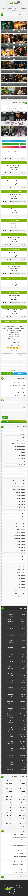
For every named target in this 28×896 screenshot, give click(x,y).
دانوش (11, 675)
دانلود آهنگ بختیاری (21, 560)
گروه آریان (23, 722)
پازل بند (23, 654)
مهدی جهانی (10, 750)
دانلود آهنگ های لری (21, 392)
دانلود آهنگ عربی (22, 584)
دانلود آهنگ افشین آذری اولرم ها (19, 864)
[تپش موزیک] (14, 4)
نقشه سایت (15, 882)
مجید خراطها (10, 727)
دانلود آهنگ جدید (22, 8)
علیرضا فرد (11, 710)
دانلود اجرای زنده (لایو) (21, 471)
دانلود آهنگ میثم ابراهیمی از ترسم (19, 859)
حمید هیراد (23, 675)
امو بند (11, 628)
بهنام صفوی (23, 652)
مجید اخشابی (23, 727)
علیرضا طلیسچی (22, 710)
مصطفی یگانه (22, 748)
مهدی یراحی (10, 753)
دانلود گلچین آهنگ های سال (19, 446)
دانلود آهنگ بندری (21, 557)
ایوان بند (23, 647)
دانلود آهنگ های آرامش (20, 532)
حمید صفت (23, 673)
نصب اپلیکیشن (22, 882)
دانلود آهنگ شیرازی (21, 575)
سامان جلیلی (10, 687)
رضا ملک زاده (23, 682)
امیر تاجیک (23, 635)
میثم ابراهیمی (22, 757)
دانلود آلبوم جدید (22, 434)
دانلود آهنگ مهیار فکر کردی (20, 848)
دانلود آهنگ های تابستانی (20, 498)
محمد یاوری (11, 736)
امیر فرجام (23, 640)
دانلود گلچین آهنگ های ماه (20, 449)
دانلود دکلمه (23, 452)
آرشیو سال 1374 (22, 786)
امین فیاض (11, 642)
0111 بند (24, 612)
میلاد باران (23, 760)
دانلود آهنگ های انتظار (20, 517)
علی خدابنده (10, 703)
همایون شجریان (10, 767)
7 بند (12, 612)
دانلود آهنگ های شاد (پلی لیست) (19, 489)
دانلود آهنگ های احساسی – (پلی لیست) (17, 483)
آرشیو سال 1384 (22, 799)
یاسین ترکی (23, 771)
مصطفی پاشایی (10, 746)
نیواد (24, 767)
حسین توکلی (23, 668)
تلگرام (18, 894)
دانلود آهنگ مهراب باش (21, 842)
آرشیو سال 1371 (9, 780)
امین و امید (23, 645)
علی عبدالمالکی (10, 706)
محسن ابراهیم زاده (21, 732)
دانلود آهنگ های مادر (21, 544)
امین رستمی (23, 642)
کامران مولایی (22, 720)
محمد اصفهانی (22, 736)
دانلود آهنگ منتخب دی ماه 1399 (18, 102)
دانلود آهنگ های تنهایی (20, 526)
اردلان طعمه (10, 626)
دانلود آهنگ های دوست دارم (19, 535)
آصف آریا (11, 617)
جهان (24, 659)
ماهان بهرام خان (10, 725)
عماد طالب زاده (10, 715)
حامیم (11, 663)
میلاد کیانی (11, 760)
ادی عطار (23, 626)
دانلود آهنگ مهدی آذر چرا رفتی (20, 872)
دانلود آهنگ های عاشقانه (20, 492)
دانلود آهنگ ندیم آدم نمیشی (20, 867)
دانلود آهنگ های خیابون (20, 541)
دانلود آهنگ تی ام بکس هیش (20, 834)
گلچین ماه (14, 10)
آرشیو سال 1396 (22, 815)
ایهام (12, 645)
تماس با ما (10, 882)
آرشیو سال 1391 (9, 807)
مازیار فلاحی (10, 722)
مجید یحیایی (10, 729)
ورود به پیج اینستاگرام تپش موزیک (13, 146)
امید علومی (11, 633)
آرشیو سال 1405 (9, 826)
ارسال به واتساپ (7, 373)
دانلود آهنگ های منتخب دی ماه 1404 (17, 382)
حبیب (24, 666)
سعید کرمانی (23, 692)
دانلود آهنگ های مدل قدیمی (19, 538)
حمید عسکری (10, 673)
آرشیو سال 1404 (22, 826)
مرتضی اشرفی (22, 741)
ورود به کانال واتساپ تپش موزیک (13, 144)
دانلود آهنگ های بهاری (20, 495)
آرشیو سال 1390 (22, 807)
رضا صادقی (11, 680)
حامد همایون (23, 663)
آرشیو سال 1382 (22, 796)
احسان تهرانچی (22, 619)
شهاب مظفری (22, 701)
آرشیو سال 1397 (9, 815)
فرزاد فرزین (11, 717)
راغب (24, 678)
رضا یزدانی (11, 682)
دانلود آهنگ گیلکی (21, 569)
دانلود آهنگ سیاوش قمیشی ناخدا (19, 851)
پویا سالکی (11, 656)
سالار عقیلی (23, 687)
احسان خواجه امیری (9, 619)
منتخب (17, 355)
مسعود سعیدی (22, 743)
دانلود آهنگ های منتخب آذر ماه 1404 (17, 385)
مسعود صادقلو (10, 743)
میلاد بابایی (11, 757)
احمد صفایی (23, 624)
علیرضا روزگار (10, 708)
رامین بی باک (10, 678)
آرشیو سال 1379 (9, 791)
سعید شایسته (10, 689)
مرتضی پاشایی (10, 741)
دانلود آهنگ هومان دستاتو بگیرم (19, 853)
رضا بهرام (23, 680)
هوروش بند (23, 769)
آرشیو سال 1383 (9, 796)
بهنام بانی (11, 649)
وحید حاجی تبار (10, 769)
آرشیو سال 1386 (22, 802)
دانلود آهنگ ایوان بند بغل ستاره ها (19, 870)
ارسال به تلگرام (20, 373)
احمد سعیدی (10, 621)
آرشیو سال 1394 (22, 812)
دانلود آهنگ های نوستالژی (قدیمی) (18, 443)
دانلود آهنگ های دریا (21, 514)
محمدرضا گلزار (22, 739)
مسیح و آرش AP (22, 746)
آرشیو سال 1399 (9, 818)
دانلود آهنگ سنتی (21, 464)
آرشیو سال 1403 (9, 823)
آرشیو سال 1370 (22, 780)
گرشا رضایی (11, 720)
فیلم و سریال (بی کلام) (21, 596)
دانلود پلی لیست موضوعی (20, 474)
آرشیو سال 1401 (9, 821)
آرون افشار (11, 614)
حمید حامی (11, 670)
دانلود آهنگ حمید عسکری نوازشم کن (18, 861)
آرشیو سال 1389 (9, 804)
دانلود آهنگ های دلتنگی (20, 523)
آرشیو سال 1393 (9, 810)
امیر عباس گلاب (22, 638)
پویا (12, 654)
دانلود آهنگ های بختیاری (20, 395)
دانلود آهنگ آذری (21, 553)
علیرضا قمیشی (22, 713)
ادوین (11, 624)
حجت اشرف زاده (10, 666)
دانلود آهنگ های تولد (21, 547)
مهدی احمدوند (22, 750)
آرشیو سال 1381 (9, 794)
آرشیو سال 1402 (22, 823)
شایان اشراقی (22, 699)
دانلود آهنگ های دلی (21, 455)
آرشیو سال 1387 (9, 802)
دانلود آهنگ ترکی (22, 563)
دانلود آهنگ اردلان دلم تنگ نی (20, 856)
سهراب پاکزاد (10, 692)
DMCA (5, 882)
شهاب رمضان (10, 699)
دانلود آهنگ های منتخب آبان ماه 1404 (17, 389)
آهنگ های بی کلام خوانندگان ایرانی (18, 593)
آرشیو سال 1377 (9, 788)
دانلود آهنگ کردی (21, 566)
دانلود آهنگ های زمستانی (20, 504)
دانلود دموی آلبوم (21, 461)
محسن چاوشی (10, 732)
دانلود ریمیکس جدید (21, 437)
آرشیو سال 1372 (22, 783)
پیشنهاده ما (10, 8)
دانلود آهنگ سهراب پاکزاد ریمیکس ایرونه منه (17, 840)
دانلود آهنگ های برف (21, 510)
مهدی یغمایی (22, 755)
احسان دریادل (22, 621)
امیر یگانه (11, 640)
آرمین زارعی (23, 614)
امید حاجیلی (10, 631)
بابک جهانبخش (10, 647)
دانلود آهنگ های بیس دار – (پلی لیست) (17, 480)
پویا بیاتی (23, 656)
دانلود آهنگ (14, 163)
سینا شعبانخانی (22, 696)
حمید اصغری (23, 670)
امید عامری (23, 633)
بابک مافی (23, 649)
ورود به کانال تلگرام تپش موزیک (13, 141)
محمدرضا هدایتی (10, 739)
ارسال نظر (5, 417)
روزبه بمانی (11, 685)
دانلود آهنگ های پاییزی (20, 501)
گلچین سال (4, 8)
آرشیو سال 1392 (22, 810)
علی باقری (23, 703)
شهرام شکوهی (10, 701)
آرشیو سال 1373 (9, 783)
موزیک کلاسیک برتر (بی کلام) (20, 590)
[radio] (20, 348)
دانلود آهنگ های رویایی (20, 529)
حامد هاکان (11, 661)
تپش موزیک (21, 355)
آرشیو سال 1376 (22, 788)
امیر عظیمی (11, 638)
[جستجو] (2, 14)
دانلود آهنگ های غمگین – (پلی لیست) (18, 486)
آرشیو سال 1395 (9, 812)
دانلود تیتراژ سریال (21, 468)
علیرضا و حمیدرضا (10, 713)
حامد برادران (10, 659)
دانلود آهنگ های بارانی (20, 507)
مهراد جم (11, 755)
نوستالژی (15, 8)
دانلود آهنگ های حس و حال (20, 520)
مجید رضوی (23, 729)
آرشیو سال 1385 (9, 799)
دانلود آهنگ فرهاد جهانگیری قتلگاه (19, 837)
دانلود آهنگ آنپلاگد (21, 458)
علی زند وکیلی (22, 706)
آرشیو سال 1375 (9, 786)
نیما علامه (11, 764)
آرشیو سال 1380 (22, 794)
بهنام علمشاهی (10, 652)
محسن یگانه (10, 734)
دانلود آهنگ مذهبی (21, 550)
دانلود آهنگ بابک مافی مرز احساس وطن (18, 845)
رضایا (24, 685)
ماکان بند (23, 725)
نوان (24, 764)
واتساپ (9, 894)
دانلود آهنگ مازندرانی (21, 572)
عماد (24, 715)
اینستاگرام (14, 894)
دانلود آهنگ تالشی (21, 581)
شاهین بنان (10, 696)
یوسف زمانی (10, 771)
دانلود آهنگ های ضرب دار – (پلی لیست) (18, 477)
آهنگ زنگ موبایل (22, 603)
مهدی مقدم (23, 753)
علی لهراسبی (23, 708)
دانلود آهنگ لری (22, 578)
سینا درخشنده (10, 694)
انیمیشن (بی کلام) (21, 600)
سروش (24, 689)
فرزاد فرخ (23, 717)
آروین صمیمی (22, 617)
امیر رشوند (11, 635)
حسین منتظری (10, 668)
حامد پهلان (23, 661)
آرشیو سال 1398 (22, 818)
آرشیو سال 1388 (22, 804)
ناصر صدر (23, 762)
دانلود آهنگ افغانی (21, 587)
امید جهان (23, 631)
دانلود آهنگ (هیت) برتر (21, 440)
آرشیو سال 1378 (22, 791)
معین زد (11, 748)
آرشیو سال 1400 (22, 821)
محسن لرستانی (22, 734)
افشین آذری (23, 628)
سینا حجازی (23, 694)
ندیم (12, 762)
